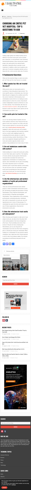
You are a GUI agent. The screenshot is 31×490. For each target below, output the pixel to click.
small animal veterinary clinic (17, 127)
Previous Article (10, 251)
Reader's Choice (16, 334)
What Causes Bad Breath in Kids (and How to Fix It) (13, 349)
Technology (3, 465)
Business (2, 457)
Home (4, 16)
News (2, 462)
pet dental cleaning (11, 173)
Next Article (7, 255)
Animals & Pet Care (5, 455)
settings (14, 484)
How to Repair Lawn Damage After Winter (11, 337)
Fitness (2, 460)
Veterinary (9, 16)
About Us (2, 476)
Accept (4, 487)
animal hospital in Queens (10, 106)
